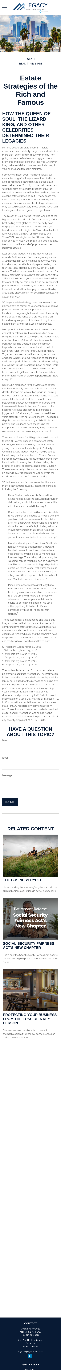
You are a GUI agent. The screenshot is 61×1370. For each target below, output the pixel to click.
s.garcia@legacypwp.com (30, 1351)
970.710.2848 (33, 1329)
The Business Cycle (22, 880)
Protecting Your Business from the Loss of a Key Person (30, 1019)
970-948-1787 (34, 1332)
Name (5, 740)
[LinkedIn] (30, 1356)
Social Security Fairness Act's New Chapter (28, 945)
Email (5, 757)
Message (7, 775)
